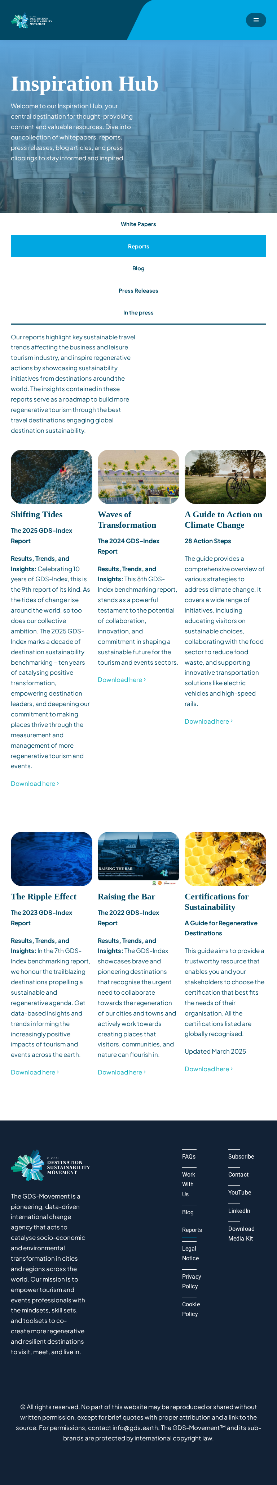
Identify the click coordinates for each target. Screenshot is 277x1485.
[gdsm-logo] (32, 15)
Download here (33, 783)
